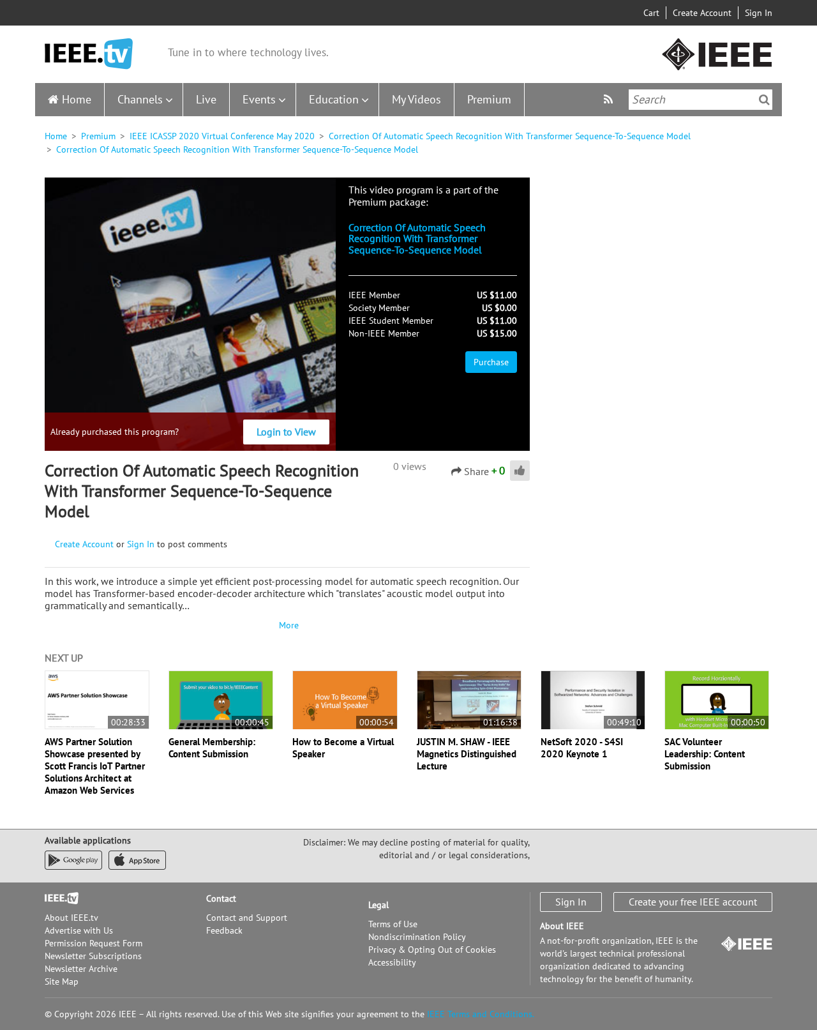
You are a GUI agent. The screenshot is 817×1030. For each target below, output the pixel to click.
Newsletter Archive (81, 968)
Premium (489, 99)
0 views (409, 466)
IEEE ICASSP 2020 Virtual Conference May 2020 (222, 136)
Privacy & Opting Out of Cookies (432, 949)
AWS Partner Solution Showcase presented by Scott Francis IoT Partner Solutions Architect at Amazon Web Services (95, 766)
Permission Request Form (93, 943)
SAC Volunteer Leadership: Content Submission (704, 754)
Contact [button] (221, 898)
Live (206, 99)
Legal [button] (378, 905)
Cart (651, 13)
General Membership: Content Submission (212, 748)
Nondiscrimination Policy (417, 937)
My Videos (416, 99)
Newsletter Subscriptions (93, 956)
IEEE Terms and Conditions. (480, 1014)
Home (76, 99)
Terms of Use (392, 924)
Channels (140, 99)
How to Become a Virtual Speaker (343, 748)
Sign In (758, 13)
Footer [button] (57, 898)
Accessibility (392, 962)
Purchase (491, 362)
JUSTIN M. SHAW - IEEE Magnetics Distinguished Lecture (466, 754)
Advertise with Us (79, 930)
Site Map (62, 981)
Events (259, 99)
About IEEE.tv (71, 917)
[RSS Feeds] (610, 99)
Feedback (224, 930)
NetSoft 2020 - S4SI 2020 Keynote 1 (582, 748)
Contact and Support (246, 917)
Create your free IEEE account (693, 901)
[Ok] (764, 99)
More (287, 625)
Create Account (702, 13)
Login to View (286, 431)
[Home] (89, 54)
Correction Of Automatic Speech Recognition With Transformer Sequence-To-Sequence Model (510, 136)
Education (334, 99)
